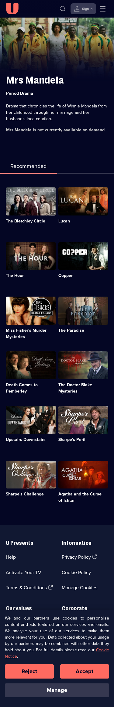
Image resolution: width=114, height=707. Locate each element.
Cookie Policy (76, 572)
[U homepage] (12, 8)
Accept (84, 671)
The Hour (15, 275)
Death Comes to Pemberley (22, 388)
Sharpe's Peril (71, 439)
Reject (29, 671)
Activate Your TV (23, 572)
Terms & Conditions (26, 587)
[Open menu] (102, 8)
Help (11, 557)
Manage (57, 690)
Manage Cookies (79, 587)
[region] (57, 658)
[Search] (62, 8)
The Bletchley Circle (25, 221)
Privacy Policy (76, 557)
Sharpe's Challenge (25, 494)
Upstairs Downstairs (26, 439)
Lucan (64, 221)
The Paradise (71, 330)
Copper (65, 275)
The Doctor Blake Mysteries (75, 388)
